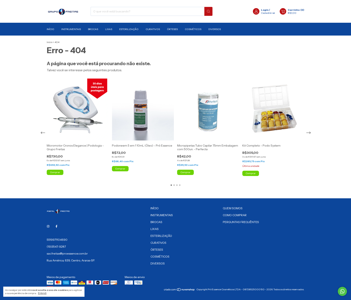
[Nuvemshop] (179, 290)
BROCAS (93, 29)
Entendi (42, 293)
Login (265, 9)
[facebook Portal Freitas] (56, 226)
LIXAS (108, 29)
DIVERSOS (214, 29)
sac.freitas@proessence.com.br (67, 253)
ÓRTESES (172, 29)
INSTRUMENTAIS (71, 29)
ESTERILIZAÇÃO (129, 29)
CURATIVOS (153, 29)
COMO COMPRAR (235, 215)
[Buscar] (208, 11)
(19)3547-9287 (56, 246)
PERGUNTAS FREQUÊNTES (241, 222)
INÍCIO (50, 29)
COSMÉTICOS (193, 29)
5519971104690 (57, 240)
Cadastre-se (268, 12)
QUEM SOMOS (233, 208)
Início (49, 42)
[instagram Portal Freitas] (48, 226)
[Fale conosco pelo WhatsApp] (342, 291)
